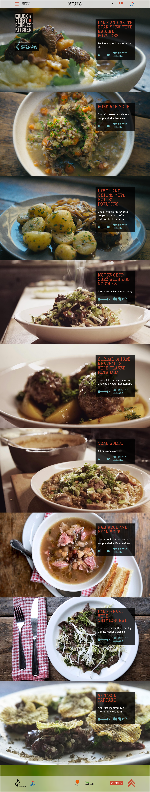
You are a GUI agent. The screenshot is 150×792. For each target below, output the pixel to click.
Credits (116, 783)
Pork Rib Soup (113, 107)
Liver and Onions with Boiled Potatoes (112, 198)
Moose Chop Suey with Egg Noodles (114, 279)
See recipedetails (120, 55)
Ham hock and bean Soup (112, 530)
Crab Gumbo (111, 444)
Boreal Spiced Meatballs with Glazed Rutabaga (114, 366)
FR (113, 3)
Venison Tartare (107, 698)
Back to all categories (29, 47)
